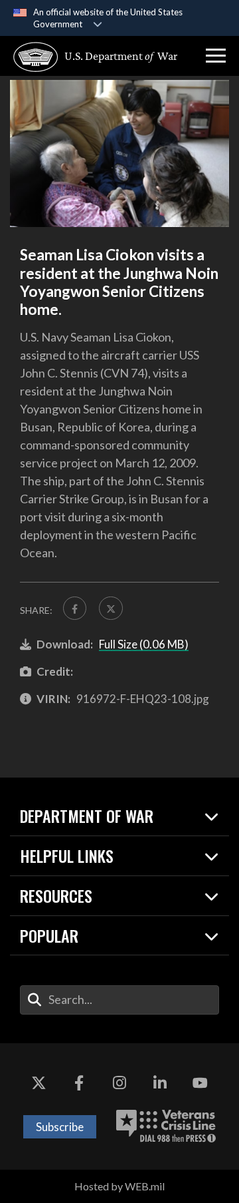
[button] (216, 56)
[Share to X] (110, 608)
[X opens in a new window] (38, 1083)
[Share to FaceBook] (74, 608)
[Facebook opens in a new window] (79, 1083)
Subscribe (60, 1127)
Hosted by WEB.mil (119, 1186)
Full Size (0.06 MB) (144, 644)
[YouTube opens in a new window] (200, 1083)
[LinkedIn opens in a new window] (160, 1083)
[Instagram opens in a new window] (119, 1083)
